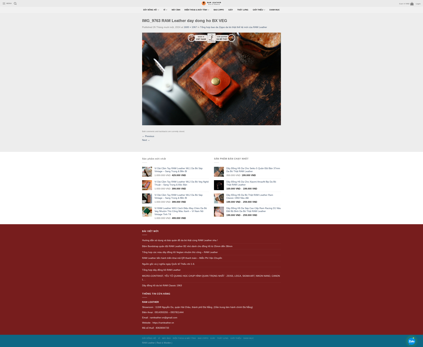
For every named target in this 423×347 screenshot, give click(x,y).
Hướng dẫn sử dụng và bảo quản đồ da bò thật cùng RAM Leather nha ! (180, 240)
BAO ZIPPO (219, 10)
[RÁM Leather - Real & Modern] (212, 3)
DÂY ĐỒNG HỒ (150, 10)
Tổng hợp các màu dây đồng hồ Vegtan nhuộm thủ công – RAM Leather (180, 252)
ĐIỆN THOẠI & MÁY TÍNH (196, 10)
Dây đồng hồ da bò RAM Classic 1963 (162, 285)
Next (146, 140)
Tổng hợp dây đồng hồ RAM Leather (161, 270)
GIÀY (230, 10)
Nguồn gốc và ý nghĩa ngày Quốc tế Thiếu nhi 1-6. (168, 264)
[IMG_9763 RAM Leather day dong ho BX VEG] (211, 78)
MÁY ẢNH (176, 10)
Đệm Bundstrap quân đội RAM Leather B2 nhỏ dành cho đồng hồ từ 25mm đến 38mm (187, 246)
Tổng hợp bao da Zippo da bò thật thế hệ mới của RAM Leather (233, 27)
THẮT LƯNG (243, 10)
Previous (148, 136)
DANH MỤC (274, 10)
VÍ (164, 10)
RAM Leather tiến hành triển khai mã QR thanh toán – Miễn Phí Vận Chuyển (182, 258)
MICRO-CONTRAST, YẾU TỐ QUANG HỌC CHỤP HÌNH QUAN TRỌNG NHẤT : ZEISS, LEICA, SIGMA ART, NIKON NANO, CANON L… (211, 278)
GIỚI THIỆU (258, 10)
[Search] (15, 3)
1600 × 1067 (190, 27)
